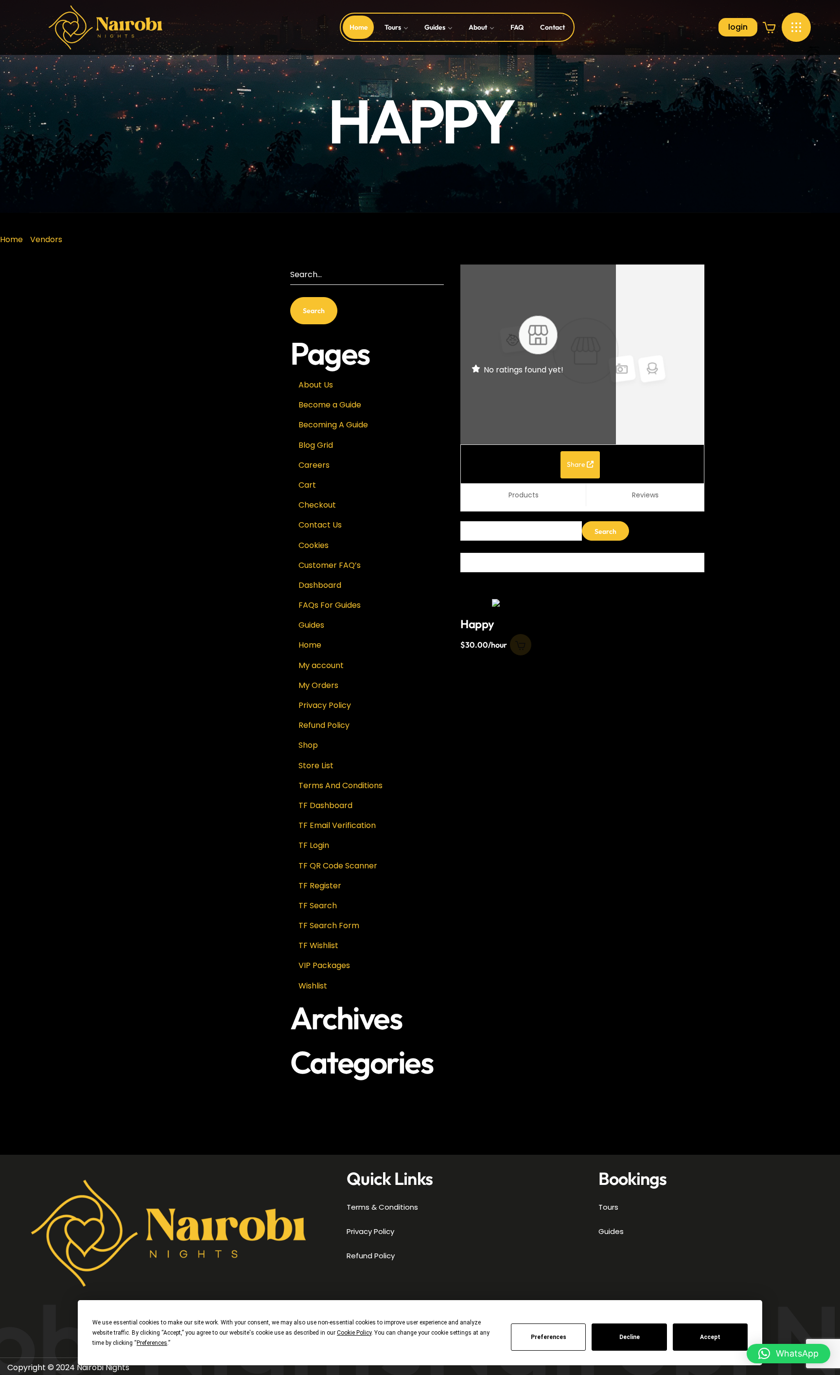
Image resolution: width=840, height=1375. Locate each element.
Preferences (548, 1337)
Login (738, 27)
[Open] (796, 27)
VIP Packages (324, 965)
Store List (315, 765)
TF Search (317, 905)
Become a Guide (329, 404)
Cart (307, 485)
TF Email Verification (337, 825)
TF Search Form (328, 925)
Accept (710, 1337)
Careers (314, 465)
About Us (315, 384)
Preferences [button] (152, 1343)
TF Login (313, 845)
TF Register (319, 885)
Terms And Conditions (340, 785)
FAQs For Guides (329, 605)
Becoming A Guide (333, 424)
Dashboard (319, 585)
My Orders (318, 685)
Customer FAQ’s (329, 565)
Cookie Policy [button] (354, 1332)
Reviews (645, 495)
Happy (477, 624)
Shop (308, 745)
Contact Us (320, 524)
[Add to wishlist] (511, 614)
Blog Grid (315, 445)
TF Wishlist (318, 945)
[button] (769, 27)
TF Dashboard (325, 805)
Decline (629, 1337)
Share (577, 464)
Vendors (46, 239)
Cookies (313, 545)
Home (11, 239)
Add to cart (520, 644)
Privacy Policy (324, 705)
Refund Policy (324, 725)
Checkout (317, 505)
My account (321, 665)
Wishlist (312, 985)
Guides (311, 625)
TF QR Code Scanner (337, 865)
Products (523, 495)
